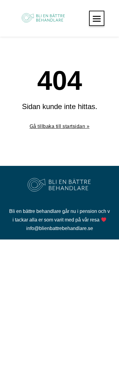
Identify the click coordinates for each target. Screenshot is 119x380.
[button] (96, 18)
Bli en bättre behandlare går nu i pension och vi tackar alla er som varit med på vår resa (59, 215)
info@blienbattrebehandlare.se (59, 228)
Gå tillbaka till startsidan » (60, 126)
